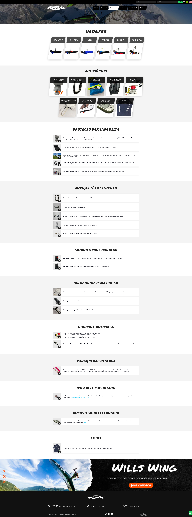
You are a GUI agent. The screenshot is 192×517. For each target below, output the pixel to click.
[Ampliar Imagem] (57, 138)
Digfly (86, 422)
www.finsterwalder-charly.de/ (80, 397)
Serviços (123, 8)
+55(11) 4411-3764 (97, 506)
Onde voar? (133, 8)
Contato (143, 8)
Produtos (113, 8)
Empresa (104, 8)
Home (96, 8)
